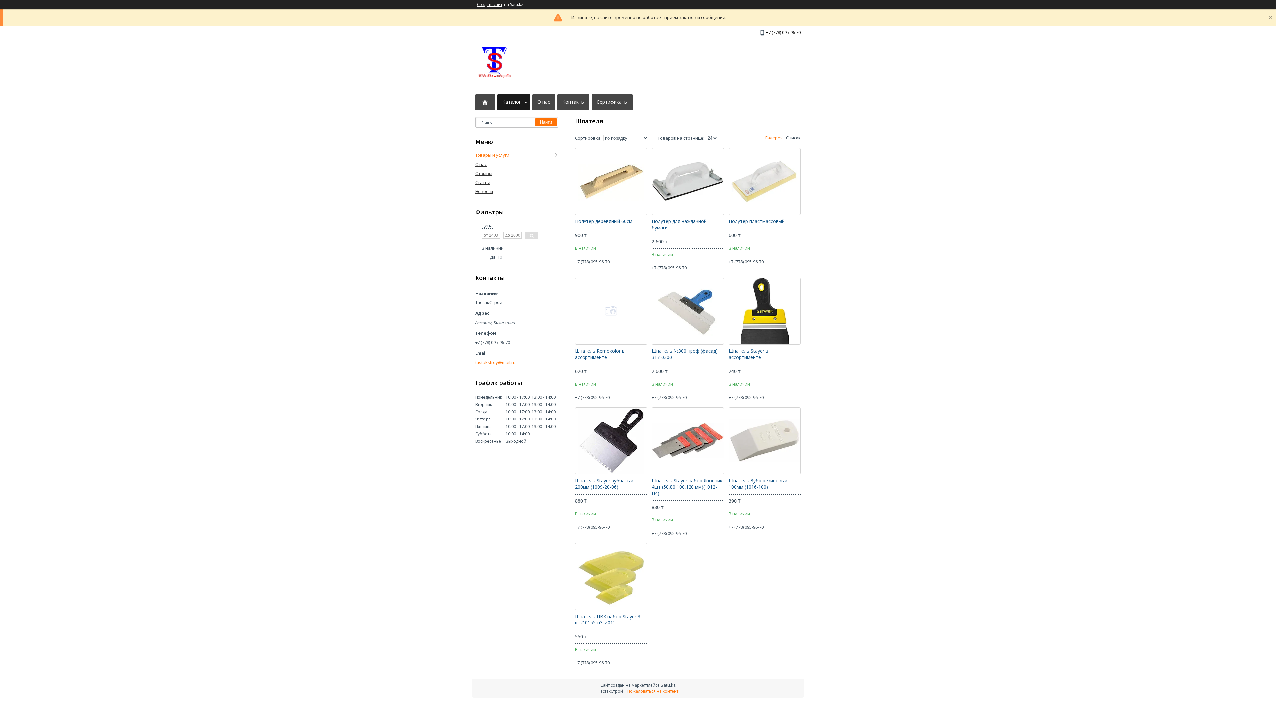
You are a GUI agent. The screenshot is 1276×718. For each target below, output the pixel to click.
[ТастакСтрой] (495, 62)
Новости (484, 191)
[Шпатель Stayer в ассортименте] (765, 311)
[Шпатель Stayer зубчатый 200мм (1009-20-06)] (611, 440)
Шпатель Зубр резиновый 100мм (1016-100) (758, 484)
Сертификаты (612, 102)
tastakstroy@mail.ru (495, 362)
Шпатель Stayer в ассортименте (748, 354)
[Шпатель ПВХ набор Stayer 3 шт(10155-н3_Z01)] (611, 576)
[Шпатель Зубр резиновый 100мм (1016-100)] (765, 440)
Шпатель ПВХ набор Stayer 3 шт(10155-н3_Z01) (607, 620)
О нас (543, 102)
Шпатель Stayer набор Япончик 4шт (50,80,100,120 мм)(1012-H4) (687, 487)
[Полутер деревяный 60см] (611, 181)
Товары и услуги (492, 155)
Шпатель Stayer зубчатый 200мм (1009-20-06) (604, 484)
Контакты (573, 102)
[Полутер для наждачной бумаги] (688, 181)
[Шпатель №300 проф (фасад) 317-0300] (688, 311)
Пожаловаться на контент (652, 691)
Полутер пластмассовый (757, 221)
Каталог (511, 102)
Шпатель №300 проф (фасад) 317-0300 (685, 354)
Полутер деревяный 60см (603, 221)
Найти (546, 122)
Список (793, 138)
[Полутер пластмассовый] (765, 181)
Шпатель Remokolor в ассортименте (600, 354)
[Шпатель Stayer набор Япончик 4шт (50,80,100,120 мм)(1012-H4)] (688, 440)
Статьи (482, 182)
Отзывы (483, 173)
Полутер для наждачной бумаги (679, 224)
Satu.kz (668, 685)
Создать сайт (489, 4)
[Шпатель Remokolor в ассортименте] (611, 311)
